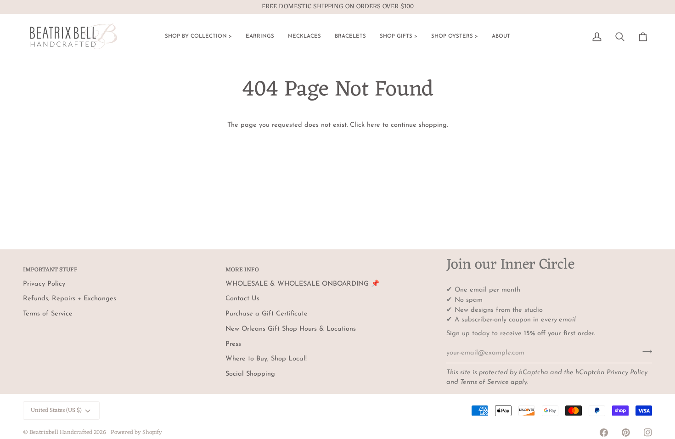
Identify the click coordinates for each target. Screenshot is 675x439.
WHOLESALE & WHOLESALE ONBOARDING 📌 (302, 284)
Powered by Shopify (136, 432)
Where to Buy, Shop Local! (266, 358)
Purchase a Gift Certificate (266, 313)
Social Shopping (250, 374)
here (373, 125)
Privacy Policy (627, 372)
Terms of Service (484, 382)
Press (233, 344)
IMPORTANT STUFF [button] (50, 270)
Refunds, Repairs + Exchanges (69, 298)
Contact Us (242, 298)
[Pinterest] (626, 432)
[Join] (644, 351)
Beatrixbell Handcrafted (60, 432)
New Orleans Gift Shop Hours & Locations (290, 329)
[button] (198, 37)
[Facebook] (604, 432)
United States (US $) (56, 410)
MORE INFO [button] (242, 270)
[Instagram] (648, 432)
